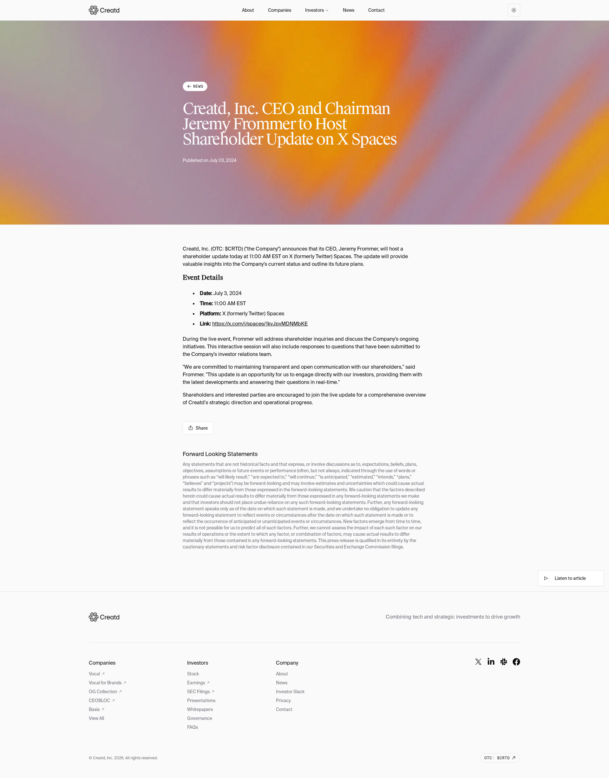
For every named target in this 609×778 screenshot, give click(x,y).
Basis (94, 709)
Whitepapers (200, 709)
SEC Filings (198, 691)
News (348, 10)
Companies (279, 10)
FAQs (192, 727)
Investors (314, 10)
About (248, 10)
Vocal (94, 674)
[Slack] (504, 662)
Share (202, 428)
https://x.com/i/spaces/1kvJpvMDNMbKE (260, 323)
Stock (193, 674)
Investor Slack (290, 691)
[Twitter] (478, 662)
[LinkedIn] (491, 662)
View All (96, 718)
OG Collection (103, 691)
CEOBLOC (99, 700)
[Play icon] (546, 578)
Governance (199, 718)
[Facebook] (516, 662)
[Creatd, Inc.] (104, 617)
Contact (376, 10)
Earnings (196, 683)
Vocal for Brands (105, 683)
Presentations (201, 700)
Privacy (283, 700)
